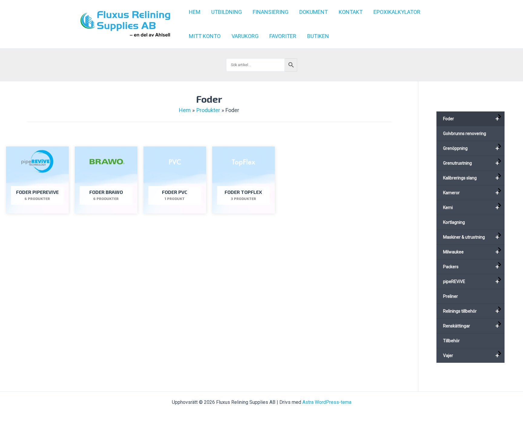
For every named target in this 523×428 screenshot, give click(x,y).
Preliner (450, 296)
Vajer (471, 355)
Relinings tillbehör (471, 311)
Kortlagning (454, 222)
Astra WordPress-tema (326, 402)
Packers (471, 266)
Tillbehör (451, 340)
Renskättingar (471, 326)
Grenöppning (471, 148)
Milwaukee (471, 252)
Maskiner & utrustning (471, 237)
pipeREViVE (471, 281)
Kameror (471, 192)
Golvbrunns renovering (464, 133)
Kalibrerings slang (471, 178)
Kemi (471, 207)
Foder (471, 118)
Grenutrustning (471, 163)
